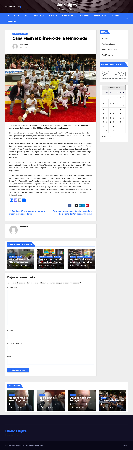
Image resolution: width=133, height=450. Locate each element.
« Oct (104, 137)
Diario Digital (66, 5)
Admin (25, 45)
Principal (50, 256)
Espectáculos (101, 16)
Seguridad (39, 16)
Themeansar (40, 445)
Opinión (115, 16)
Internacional (69, 16)
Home (16, 16)
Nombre (10, 330)
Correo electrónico (14, 343)
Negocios (11, 21)
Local (27, 16)
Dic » (109, 137)
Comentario (12, 288)
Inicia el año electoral (46, 399)
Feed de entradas (108, 44)
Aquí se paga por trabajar (80, 399)
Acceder (105, 38)
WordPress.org (107, 55)
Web (9, 356)
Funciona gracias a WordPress (14, 445)
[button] (127, 18)
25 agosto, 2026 (17, 404)
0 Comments (18, 407)
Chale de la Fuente (112, 400)
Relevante (24, 33)
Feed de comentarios (110, 49)
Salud (19, 256)
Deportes (84, 16)
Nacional (53, 16)
